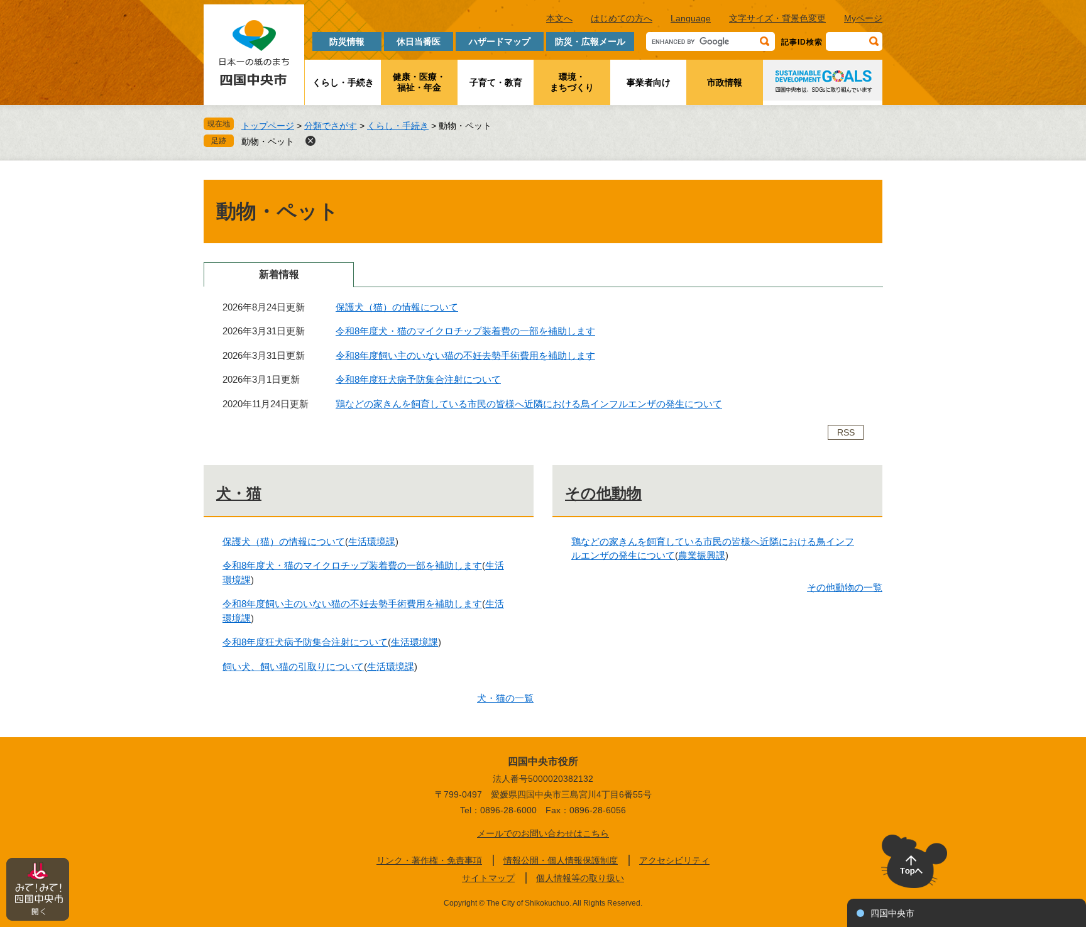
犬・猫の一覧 (505, 698)
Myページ (863, 18)
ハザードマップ (499, 41)
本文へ (559, 18)
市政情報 (724, 82)
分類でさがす (330, 126)
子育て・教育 (495, 82)
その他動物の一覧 (844, 587)
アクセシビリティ (674, 860)
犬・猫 (238, 493)
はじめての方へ (621, 18)
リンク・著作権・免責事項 (429, 860)
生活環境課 (371, 541)
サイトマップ (488, 878)
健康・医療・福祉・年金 (419, 82)
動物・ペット (267, 141)
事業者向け (649, 82)
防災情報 (347, 41)
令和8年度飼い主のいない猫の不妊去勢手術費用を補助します (465, 355)
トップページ (267, 126)
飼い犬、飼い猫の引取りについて (293, 666)
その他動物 (603, 493)
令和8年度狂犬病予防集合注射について (418, 379)
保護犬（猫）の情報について (397, 307)
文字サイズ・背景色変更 (777, 18)
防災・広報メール (590, 41)
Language (691, 18)
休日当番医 (419, 41)
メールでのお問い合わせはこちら (543, 833)
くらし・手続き (343, 82)
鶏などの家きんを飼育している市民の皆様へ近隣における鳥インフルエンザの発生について (529, 403)
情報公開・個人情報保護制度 (560, 860)
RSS (846, 432)
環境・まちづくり (572, 82)
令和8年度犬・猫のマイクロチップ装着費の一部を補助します (465, 331)
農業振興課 (701, 555)
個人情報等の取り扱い (580, 878)
